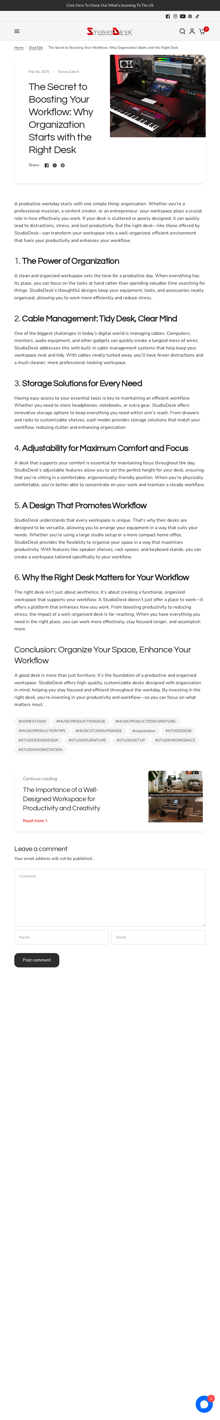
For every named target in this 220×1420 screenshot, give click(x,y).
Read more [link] (33, 821)
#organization (143, 731)
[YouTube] (182, 16)
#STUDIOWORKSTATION (40, 749)
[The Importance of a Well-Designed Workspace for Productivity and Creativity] (175, 800)
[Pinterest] (190, 16)
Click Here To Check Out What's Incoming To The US (110, 5)
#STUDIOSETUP (131, 740)
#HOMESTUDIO (32, 721)
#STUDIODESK (179, 731)
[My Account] (192, 31)
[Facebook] (168, 16)
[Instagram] (175, 16)
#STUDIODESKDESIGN (38, 740)
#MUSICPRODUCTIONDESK (80, 721)
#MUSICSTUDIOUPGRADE (99, 731)
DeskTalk (36, 47)
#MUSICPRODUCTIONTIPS (42, 731)
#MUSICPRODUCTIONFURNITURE (145, 721)
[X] (54, 165)
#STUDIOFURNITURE (87, 740)
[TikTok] (197, 16)
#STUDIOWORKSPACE (175, 740)
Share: (34, 165)
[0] (201, 31)
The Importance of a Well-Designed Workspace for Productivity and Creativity (61, 799)
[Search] (182, 31)
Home (18, 47)
